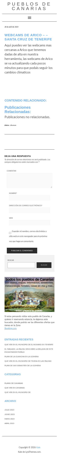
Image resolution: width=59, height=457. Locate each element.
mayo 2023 (10, 419)
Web (11, 218)
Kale (38, 447)
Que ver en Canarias (15, 388)
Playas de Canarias (14, 383)
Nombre (13, 193)
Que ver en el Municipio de (18, 392)
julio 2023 (9, 410)
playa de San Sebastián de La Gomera (23, 365)
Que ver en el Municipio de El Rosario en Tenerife (29, 344)
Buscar (11, 260)
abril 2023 (9, 423)
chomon (13, 125)
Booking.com (11, 328)
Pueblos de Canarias (29, 6)
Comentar (11, 171)
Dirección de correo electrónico (25, 205)
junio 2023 (10, 414)
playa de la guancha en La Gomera (22, 356)
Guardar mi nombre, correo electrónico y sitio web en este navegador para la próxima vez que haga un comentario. (28, 236)
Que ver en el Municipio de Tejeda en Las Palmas (28, 361)
